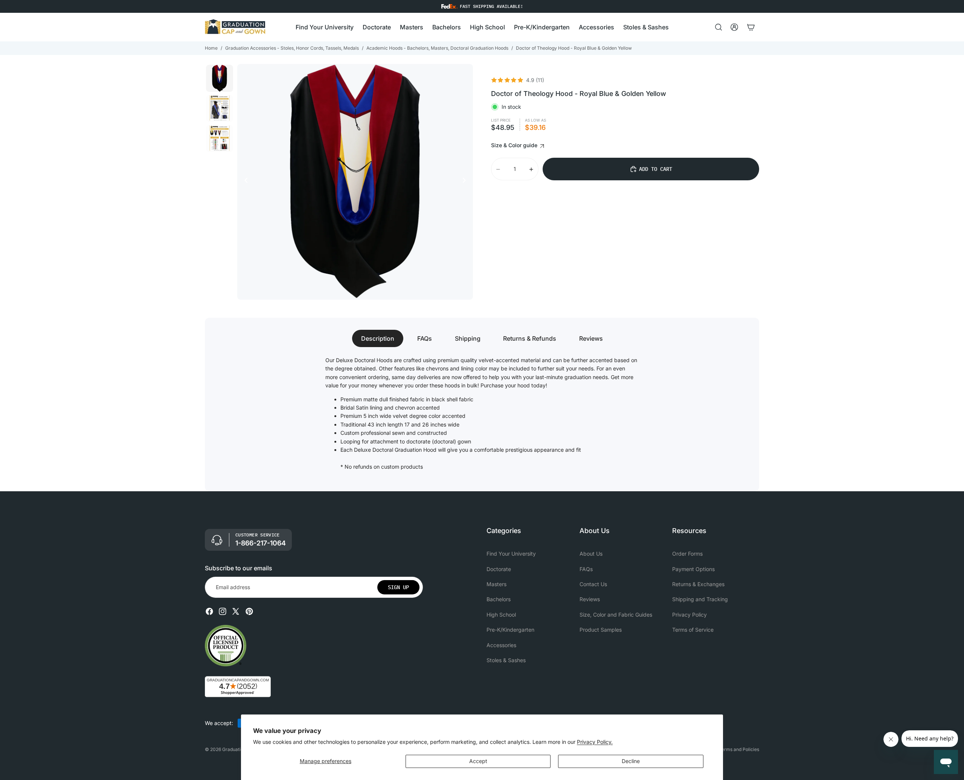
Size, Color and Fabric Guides (616, 614)
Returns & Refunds (529, 338)
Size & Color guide (515, 145)
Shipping (467, 338)
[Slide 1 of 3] (219, 78)
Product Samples (601, 629)
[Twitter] (235, 611)
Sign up (398, 587)
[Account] (734, 27)
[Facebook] (209, 611)
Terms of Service (693, 629)
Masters (496, 584)
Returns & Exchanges (698, 584)
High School (501, 614)
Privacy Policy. (595, 742)
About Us (591, 553)
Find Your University (511, 553)
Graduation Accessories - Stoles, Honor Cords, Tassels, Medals (292, 48)
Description (377, 338)
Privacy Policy (689, 614)
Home (211, 48)
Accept (478, 761)
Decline (631, 761)
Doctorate (499, 569)
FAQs (424, 338)
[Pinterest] (249, 611)
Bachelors (499, 599)
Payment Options (693, 569)
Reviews (591, 338)
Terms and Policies (739, 749)
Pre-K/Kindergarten (510, 629)
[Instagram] (222, 611)
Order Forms (687, 553)
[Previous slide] (244, 182)
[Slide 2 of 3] (219, 108)
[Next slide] (466, 182)
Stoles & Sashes (506, 660)
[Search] (718, 27)
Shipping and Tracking (700, 599)
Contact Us (593, 584)
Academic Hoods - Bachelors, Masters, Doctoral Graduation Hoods (437, 48)
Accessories (501, 645)
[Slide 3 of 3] (219, 138)
